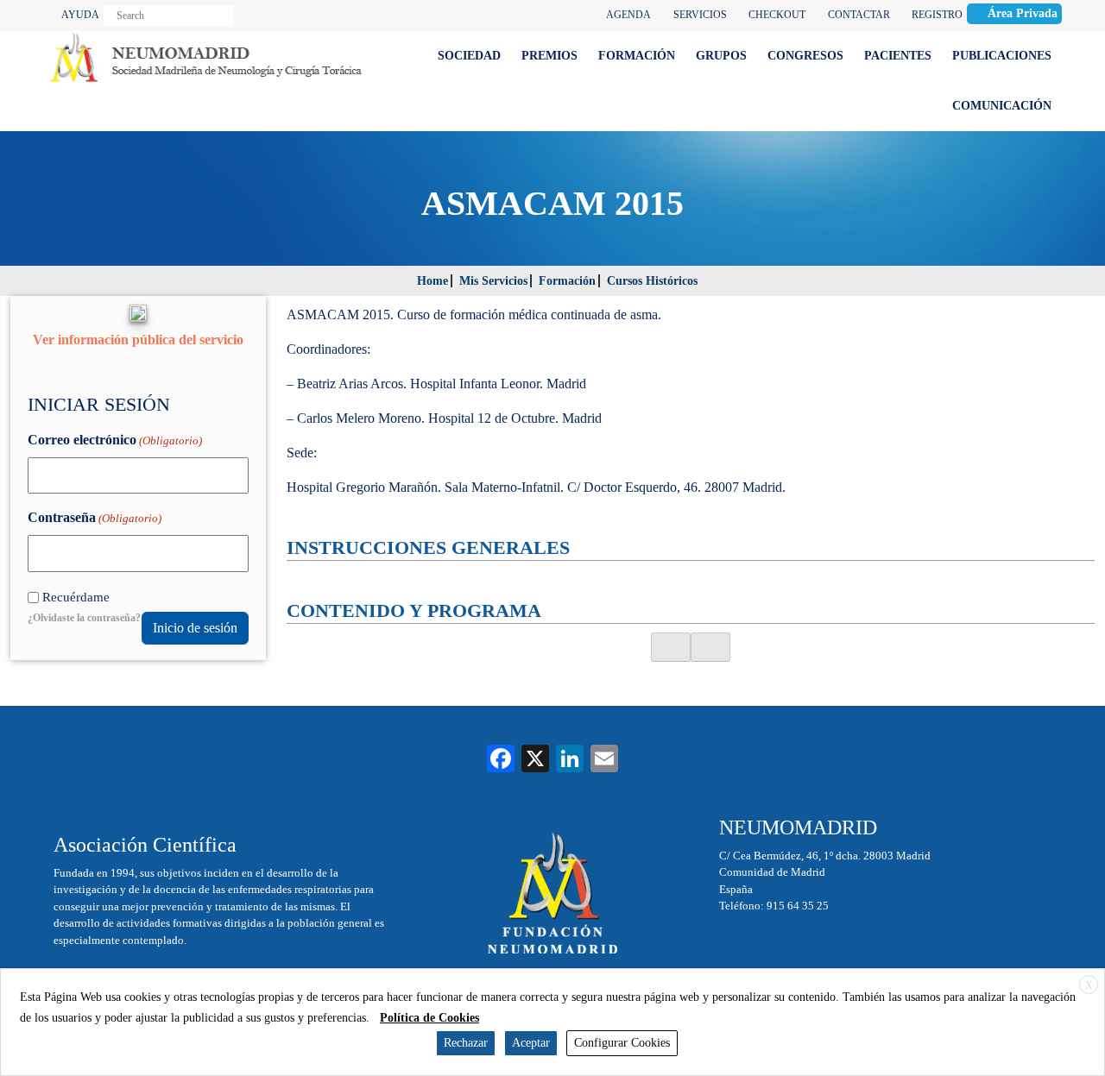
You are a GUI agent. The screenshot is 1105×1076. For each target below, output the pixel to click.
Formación (567, 280)
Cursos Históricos (652, 280)
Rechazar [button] (466, 1042)
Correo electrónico (115, 439)
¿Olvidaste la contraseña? (84, 618)
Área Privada (1023, 13)
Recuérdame (76, 597)
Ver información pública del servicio (138, 339)
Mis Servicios (493, 280)
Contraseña (94, 517)
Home (432, 280)
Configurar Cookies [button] (622, 1042)
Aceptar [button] (531, 1042)
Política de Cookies (429, 1017)
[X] (535, 761)
